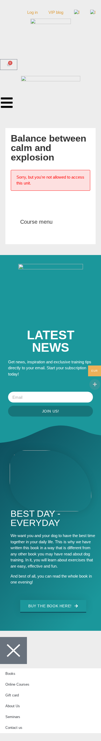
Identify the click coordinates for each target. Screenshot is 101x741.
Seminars (12, 717)
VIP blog (55, 12)
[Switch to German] (93, 12)
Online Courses (17, 684)
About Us (12, 706)
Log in (32, 12)
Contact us (13, 728)
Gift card (12, 695)
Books (10, 674)
